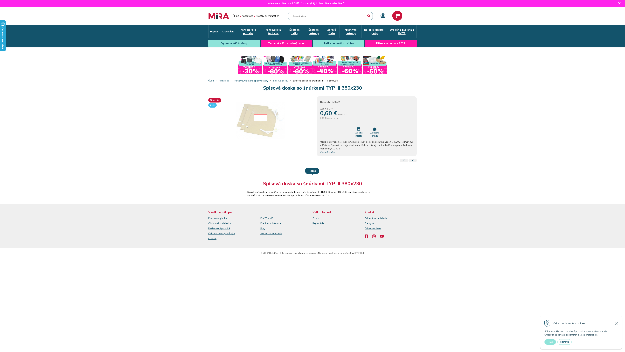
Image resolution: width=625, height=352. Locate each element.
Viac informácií (327, 152)
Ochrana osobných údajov (221, 233)
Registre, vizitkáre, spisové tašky (251, 80)
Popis (312, 171)
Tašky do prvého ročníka (339, 43)
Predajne (369, 223)
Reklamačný (214, 228)
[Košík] (397, 16)
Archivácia (224, 80)
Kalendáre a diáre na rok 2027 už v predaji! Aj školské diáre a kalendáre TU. (307, 3)
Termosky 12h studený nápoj (286, 43)
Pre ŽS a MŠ (266, 218)
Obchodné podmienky (219, 223)
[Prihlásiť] (383, 16)
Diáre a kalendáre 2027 (390, 43)
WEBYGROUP (358, 253)
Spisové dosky (280, 80)
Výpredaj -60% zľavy (234, 43)
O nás (315, 218)
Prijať (550, 342)
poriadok (225, 228)
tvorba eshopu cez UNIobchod (313, 253)
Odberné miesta (373, 228)
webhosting (334, 253)
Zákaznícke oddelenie (376, 218)
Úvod (211, 80)
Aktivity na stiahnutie (271, 233)
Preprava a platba (217, 218)
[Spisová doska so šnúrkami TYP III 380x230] (260, 120)
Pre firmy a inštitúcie (270, 223)
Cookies (212, 238)
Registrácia (318, 223)
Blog (262, 228)
